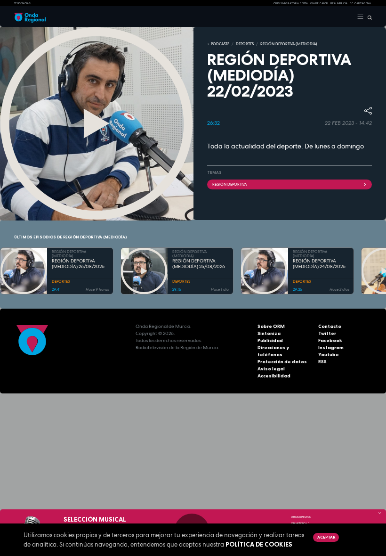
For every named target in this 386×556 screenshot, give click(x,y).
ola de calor (319, 3)
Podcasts (220, 43)
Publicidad (270, 340)
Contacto (329, 326)
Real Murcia (338, 3)
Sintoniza (269, 333)
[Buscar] (368, 17)
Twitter (327, 333)
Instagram (331, 347)
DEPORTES (245, 43)
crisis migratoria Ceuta (290, 3)
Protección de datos (282, 362)
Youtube (328, 355)
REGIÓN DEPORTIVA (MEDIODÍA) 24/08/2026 (319, 264)
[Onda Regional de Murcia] (30, 17)
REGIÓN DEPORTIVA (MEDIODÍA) (288, 43)
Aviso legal (271, 369)
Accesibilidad (273, 376)
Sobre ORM (271, 326)
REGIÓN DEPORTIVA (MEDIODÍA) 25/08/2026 (198, 264)
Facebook (330, 340)
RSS (322, 362)
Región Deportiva (229, 184)
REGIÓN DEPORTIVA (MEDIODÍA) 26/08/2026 (78, 264)
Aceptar (326, 537)
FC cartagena (360, 3)
